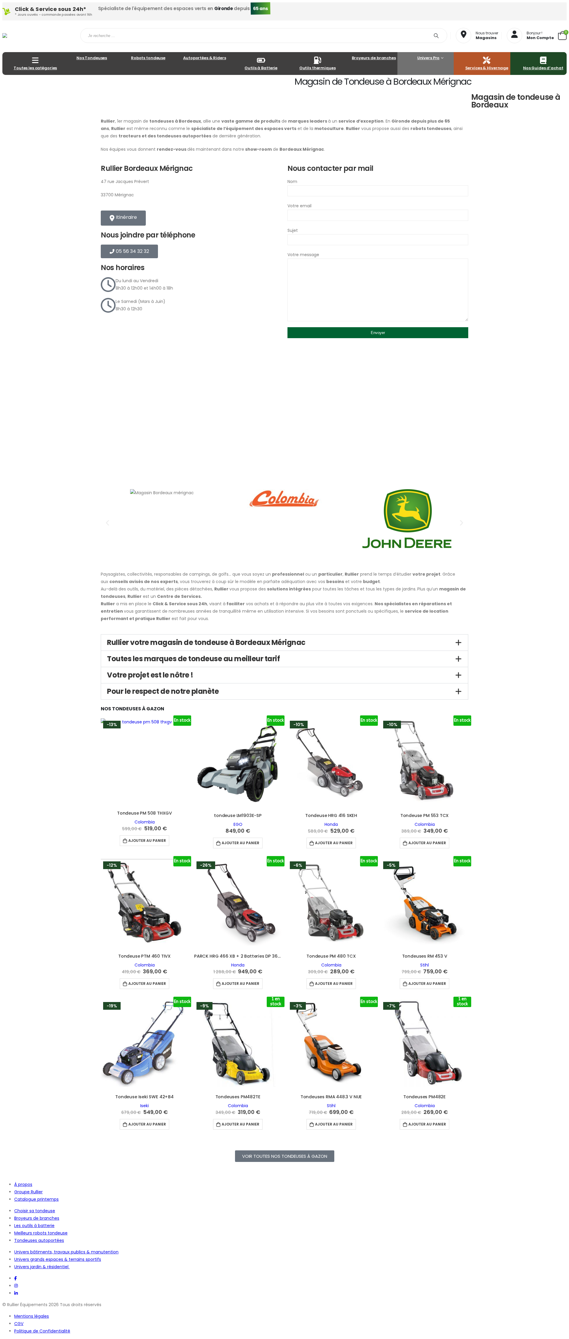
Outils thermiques (317, 68)
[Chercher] (437, 35)
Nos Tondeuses (91, 58)
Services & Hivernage (486, 68)
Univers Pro (428, 58)
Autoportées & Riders (204, 58)
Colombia (145, 822)
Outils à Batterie (260, 68)
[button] (107, 522)
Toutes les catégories (35, 68)
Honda (331, 824)
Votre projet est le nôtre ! (150, 675)
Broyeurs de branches (374, 58)
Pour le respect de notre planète (163, 691)
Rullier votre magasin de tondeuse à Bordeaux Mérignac (206, 642)
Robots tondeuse (148, 58)
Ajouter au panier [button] (147, 840)
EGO (238, 824)
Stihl (424, 965)
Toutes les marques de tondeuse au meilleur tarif (193, 659)
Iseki (144, 1106)
